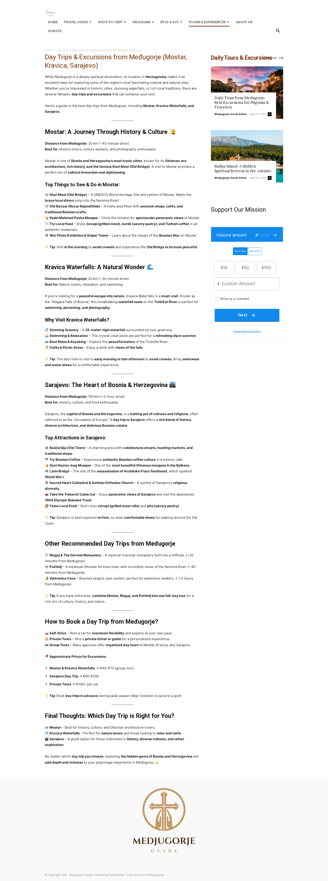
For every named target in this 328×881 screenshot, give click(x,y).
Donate (55, 31)
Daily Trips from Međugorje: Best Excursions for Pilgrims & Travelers (241, 102)
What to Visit (110, 22)
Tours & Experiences (207, 22)
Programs (141, 22)
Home (53, 22)
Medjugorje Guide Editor (230, 114)
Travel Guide (76, 22)
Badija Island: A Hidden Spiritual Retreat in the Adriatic (243, 168)
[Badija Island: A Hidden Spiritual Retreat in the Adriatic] (247, 156)
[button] (277, 31)
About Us (244, 22)
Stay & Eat (169, 22)
